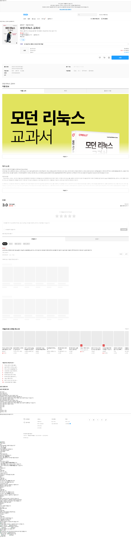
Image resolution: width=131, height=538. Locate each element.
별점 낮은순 (26, 243)
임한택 (33, 351)
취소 (1, 407)
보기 (1, 507)
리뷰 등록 (124, 229)
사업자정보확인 (45, 435)
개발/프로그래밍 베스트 (7, 362)
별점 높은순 (18, 243)
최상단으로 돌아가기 (8, 414)
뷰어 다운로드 (40, 423)
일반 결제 (9, 485)
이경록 (26, 351)
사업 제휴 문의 (54, 423)
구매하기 (6, 513)
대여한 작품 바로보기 (14, 457)
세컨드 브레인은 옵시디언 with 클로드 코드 (118, 348)
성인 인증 (2, 405)
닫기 (3, 507)
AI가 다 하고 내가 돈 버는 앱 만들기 (96, 348)
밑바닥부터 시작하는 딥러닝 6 (18, 348)
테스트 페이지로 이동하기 (65, 9)
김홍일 (52, 351)
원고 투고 (53, 421)
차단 (13, 255)
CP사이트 (39, 425)
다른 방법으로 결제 (4, 450)
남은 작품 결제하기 (4, 457)
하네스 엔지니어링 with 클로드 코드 (7, 348)
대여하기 (2, 513)
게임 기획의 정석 (84, 348)
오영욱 (90, 349)
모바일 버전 (2, 536)
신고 (10, 255)
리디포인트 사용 (4, 483)
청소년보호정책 (38, 435)
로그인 (103, 14)
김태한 (29, 351)
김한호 (48, 351)
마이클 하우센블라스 (25, 34)
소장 (120, 57)
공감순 (11, 243)
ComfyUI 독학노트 (51, 348)
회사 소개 (68, 421)
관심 (23, 39)
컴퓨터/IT (22, 25)
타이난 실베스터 (84, 349)
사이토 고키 (16, 351)
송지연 (35, 34)
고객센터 (28, 419)
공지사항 (28, 422)
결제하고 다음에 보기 (14, 484)
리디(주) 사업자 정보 (27, 433)
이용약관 (25, 435)
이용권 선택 (2, 473)
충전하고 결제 (3, 485)
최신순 (5, 243)
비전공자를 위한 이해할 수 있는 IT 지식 (107, 348)
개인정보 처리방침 (31, 435)
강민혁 (66, 351)
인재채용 (67, 423)
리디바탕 (39, 427)
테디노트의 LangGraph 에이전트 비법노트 (29, 348)
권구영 (56, 351)
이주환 (70, 351)
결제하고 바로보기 (4, 484)
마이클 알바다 (61, 351)
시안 (115, 351)
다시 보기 (8, 520)
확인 (1, 466)
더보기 (127, 329)
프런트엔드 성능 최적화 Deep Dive (40, 348)
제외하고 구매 (3, 410)
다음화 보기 (2, 520)
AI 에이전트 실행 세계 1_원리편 (73, 348)
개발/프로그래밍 (30, 25)
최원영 (104, 351)
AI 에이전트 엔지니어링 (62, 348)
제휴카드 (39, 421)
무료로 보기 (2, 474)
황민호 (3, 351)
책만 (21, 36)
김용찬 (37, 351)
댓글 (121, 254)
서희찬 (93, 351)
